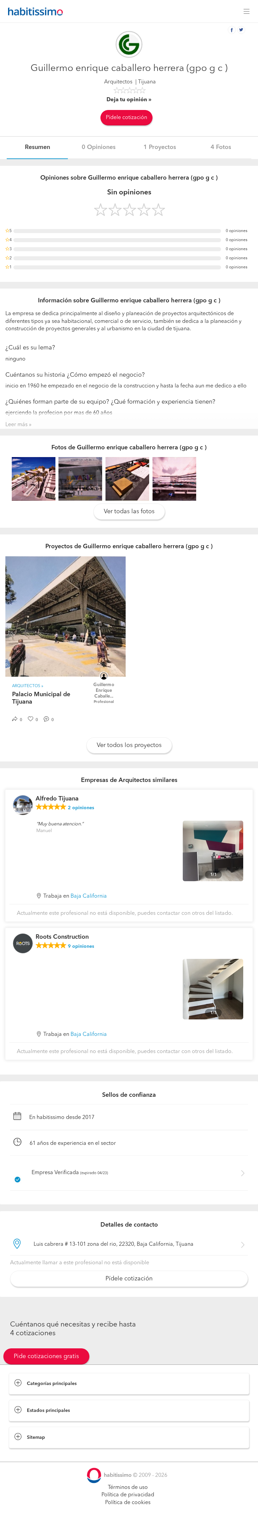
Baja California (89, 896)
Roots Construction (62, 937)
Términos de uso (128, 1487)
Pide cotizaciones (129, 1523)
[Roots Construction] (23, 943)
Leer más (16, 424)
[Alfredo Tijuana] (23, 805)
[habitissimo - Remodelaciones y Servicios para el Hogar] (33, 11)
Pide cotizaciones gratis (46, 1356)
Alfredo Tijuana (57, 799)
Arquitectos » (27, 686)
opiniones (81, 808)
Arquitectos (118, 82)
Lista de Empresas (31, 1455)
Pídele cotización (126, 117)
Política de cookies (127, 1502)
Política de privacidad (127, 1495)
